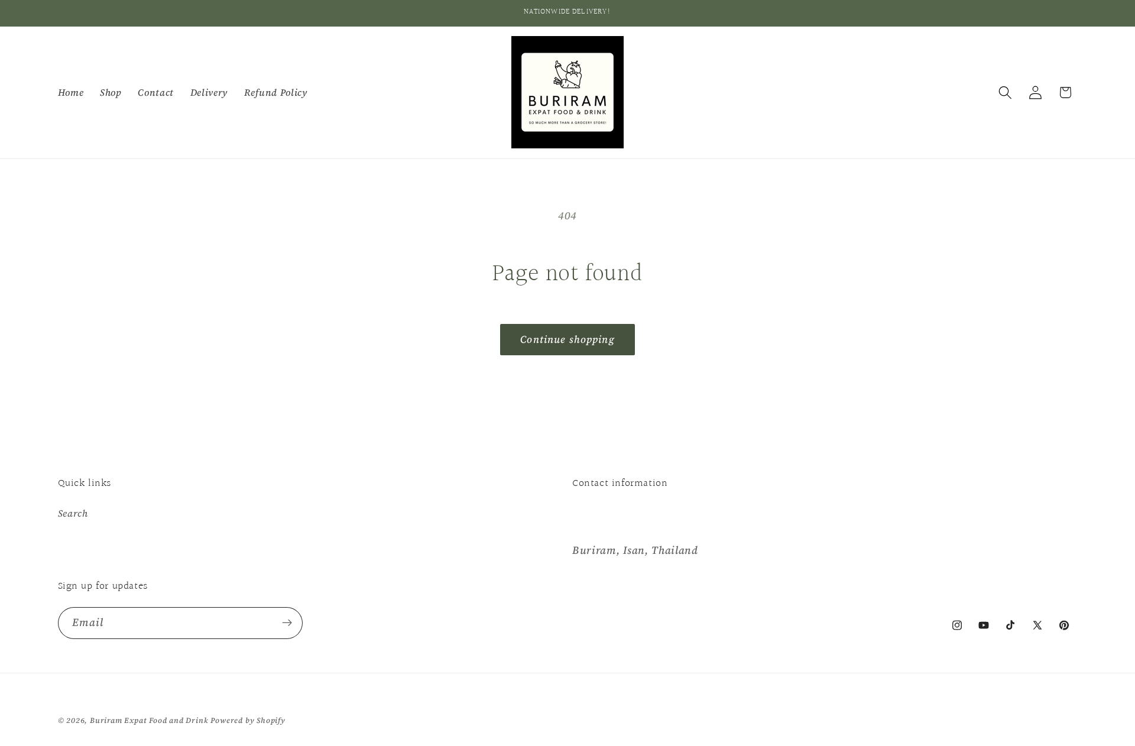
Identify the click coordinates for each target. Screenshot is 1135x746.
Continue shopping (567, 339)
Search (73, 513)
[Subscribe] (287, 623)
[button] (1005, 92)
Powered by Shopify (248, 720)
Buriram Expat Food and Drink (149, 720)
